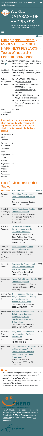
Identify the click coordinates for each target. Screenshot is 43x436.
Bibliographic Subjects (18, 40)
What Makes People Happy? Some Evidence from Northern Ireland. (23, 196)
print (40, 36)
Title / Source (17, 190)
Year (38, 190)
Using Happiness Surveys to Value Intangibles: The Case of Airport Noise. (23, 334)
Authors (4, 190)
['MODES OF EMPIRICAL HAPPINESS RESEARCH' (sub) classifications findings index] (6, 64)
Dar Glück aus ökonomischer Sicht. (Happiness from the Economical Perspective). (23, 229)
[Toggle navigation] (2, 32)
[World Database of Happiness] (5, 18)
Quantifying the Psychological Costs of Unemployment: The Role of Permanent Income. (23, 266)
